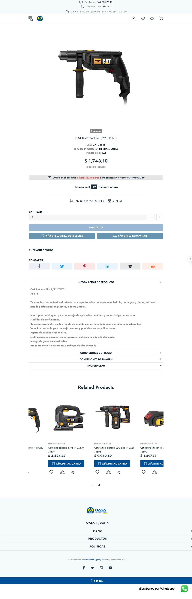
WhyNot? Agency (93, 559)
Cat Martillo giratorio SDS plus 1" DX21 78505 (95, 449)
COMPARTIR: (36, 260)
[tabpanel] (50, 440)
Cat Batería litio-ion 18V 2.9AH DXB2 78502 (140, 449)
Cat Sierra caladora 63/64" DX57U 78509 (46, 449)
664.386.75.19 (104, 2)
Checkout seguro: (41, 250)
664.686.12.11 (104, 6)
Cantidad (35, 211)
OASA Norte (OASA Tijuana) (40, 18)
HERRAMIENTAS (37, 443)
